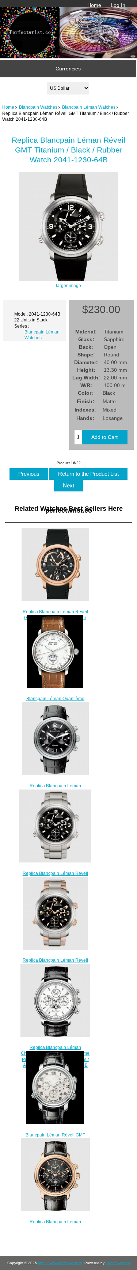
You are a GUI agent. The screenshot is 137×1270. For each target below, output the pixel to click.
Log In (118, 5)
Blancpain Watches (38, 107)
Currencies (68, 69)
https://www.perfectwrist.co (60, 1263)
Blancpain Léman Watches (88, 107)
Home (94, 5)
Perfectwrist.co (118, 1263)
